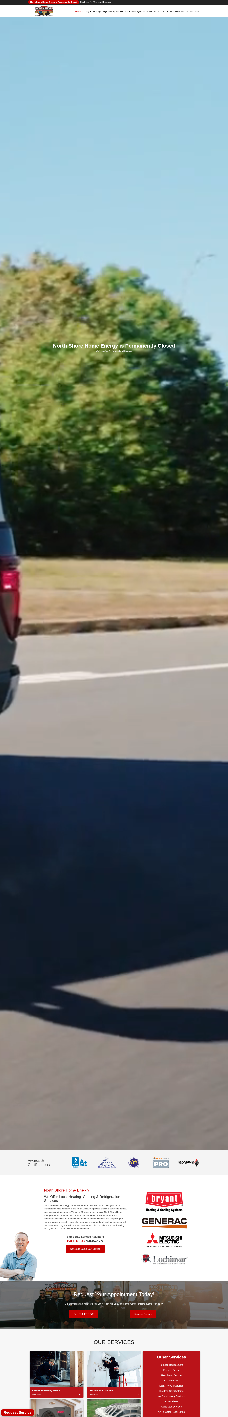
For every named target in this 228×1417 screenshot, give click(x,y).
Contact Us (163, 11)
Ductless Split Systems (171, 1391)
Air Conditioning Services (171, 1396)
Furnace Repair (171, 1370)
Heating (96, 11)
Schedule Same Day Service (85, 1249)
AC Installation (171, 1401)
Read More (46, 1392)
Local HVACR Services (171, 1385)
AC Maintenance (171, 1380)
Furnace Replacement (171, 1365)
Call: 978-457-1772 (84, 1314)
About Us (193, 11)
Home (78, 11)
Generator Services (171, 1406)
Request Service (17, 1412)
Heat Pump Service (171, 1375)
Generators (152, 11)
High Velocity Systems (113, 11)
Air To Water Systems (135, 11)
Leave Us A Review (179, 11)
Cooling (86, 11)
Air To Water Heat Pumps (171, 1412)
